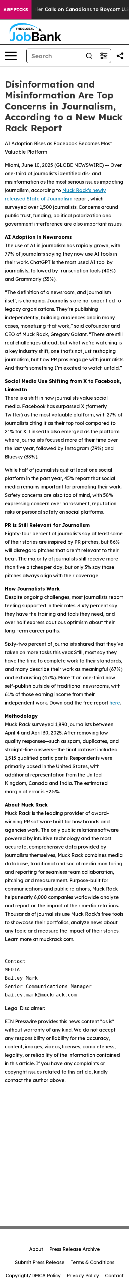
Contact (114, 1275)
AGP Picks (16, 9)
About (36, 1249)
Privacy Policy (83, 1275)
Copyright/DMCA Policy (33, 1275)
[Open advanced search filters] (103, 56)
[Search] (89, 56)
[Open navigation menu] (11, 56)
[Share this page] (120, 56)
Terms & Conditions (92, 1262)
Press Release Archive (74, 1249)
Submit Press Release (39, 1262)
